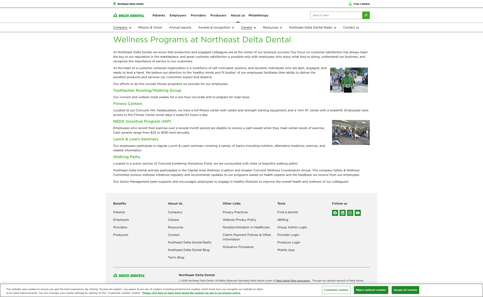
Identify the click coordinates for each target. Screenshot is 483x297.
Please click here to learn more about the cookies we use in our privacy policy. (191, 293)
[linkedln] (343, 213)
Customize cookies (336, 290)
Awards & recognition (214, 27)
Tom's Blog (176, 257)
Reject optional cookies (371, 290)
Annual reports (180, 27)
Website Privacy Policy (239, 220)
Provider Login (288, 235)
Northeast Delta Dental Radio (310, 27)
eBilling (282, 220)
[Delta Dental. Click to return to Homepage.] (129, 15)
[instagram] (350, 213)
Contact (174, 235)
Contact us (351, 27)
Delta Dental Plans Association (293, 280)
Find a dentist (287, 212)
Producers (218, 15)
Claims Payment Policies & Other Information (247, 237)
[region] (241, 290)
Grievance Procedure (238, 247)
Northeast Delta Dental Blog (189, 250)
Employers (178, 15)
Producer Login (288, 242)
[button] (128, 4)
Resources (270, 27)
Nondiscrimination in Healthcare (246, 227)
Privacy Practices (235, 212)
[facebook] (335, 213)
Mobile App (286, 250)
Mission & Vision (150, 27)
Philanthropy (258, 15)
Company (175, 212)
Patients (158, 15)
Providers (198, 15)
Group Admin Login (292, 227)
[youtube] (358, 213)
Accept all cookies (405, 290)
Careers (173, 220)
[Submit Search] (366, 15)
